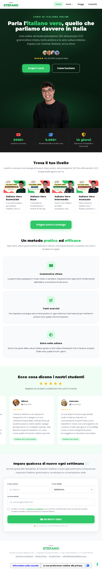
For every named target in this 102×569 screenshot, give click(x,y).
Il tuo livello (57, 484)
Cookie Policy (55, 556)
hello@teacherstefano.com (74, 556)
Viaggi (80, 4)
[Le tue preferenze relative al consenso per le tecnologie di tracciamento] (97, 564)
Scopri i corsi (36, 68)
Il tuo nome (12, 484)
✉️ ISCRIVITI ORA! (51, 519)
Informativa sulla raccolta (26, 565)
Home (58, 4)
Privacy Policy (41, 556)
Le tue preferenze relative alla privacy (62, 565)
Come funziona (66, 68)
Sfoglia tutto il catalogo (51, 224)
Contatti (92, 4)
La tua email (12, 496)
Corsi (68, 4)
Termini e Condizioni (34, 509)
